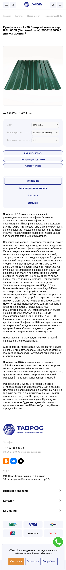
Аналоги (33, 195)
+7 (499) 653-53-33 (13, 447)
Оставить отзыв (33, 166)
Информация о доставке (33, 159)
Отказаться (33, 561)
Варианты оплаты (33, 153)
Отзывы (33, 203)
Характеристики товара (33, 188)
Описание (33, 180)
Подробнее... (50, 561)
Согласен (16, 561)
